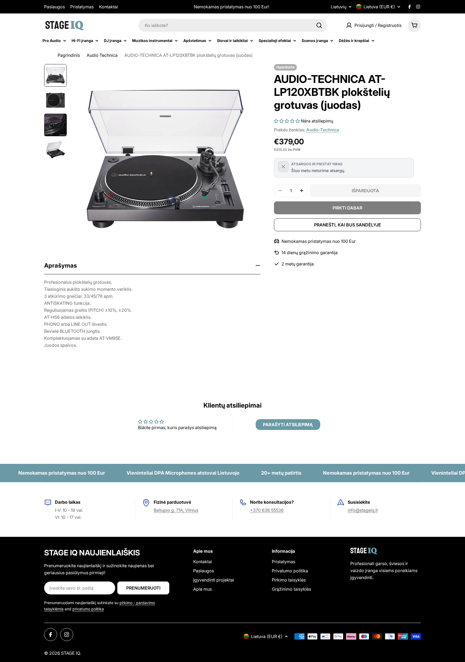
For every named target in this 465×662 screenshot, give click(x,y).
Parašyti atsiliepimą (288, 424)
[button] (287, 121)
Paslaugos (54, 6)
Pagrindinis (69, 55)
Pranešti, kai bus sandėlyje (347, 224)
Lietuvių (338, 7)
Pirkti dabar (347, 208)
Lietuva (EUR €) (379, 6)
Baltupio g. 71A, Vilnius (176, 510)
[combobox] (232, 25)
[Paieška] (319, 25)
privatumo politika (88, 609)
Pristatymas (82, 6)
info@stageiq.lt (363, 510)
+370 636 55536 (267, 510)
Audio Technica (102, 55)
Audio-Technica (322, 129)
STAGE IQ (70, 653)
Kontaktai (108, 6)
